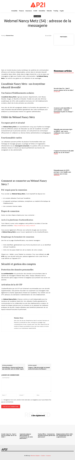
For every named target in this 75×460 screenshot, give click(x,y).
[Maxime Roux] (7, 323)
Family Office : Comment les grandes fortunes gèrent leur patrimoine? (46, 435)
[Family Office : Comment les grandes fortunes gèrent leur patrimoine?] (46, 426)
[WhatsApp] (69, 41)
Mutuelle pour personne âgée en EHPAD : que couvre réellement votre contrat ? (63, 131)
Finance (56, 153)
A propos (48, 455)
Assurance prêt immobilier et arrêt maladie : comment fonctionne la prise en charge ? (63, 109)
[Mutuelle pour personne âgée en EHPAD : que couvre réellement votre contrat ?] (64, 121)
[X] (61, 41)
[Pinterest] (65, 41)
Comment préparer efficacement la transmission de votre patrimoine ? (26, 436)
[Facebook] (57, 41)
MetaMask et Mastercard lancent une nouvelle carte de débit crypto (13, 368)
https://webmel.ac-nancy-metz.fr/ (24, 225)
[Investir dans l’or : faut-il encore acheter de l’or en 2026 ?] (64, 80)
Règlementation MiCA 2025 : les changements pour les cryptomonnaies (64, 435)
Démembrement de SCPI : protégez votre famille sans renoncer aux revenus (62, 172)
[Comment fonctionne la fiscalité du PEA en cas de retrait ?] (64, 143)
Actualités (37, 16)
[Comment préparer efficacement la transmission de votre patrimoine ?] (28, 426)
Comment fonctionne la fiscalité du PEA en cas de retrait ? (64, 151)
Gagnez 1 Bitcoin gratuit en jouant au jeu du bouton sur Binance (39, 368)
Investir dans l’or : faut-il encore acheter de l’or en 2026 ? (64, 89)
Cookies (43, 455)
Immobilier (57, 175)
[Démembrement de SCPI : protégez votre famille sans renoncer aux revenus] (64, 162)
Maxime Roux (9, 35)
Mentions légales (35, 455)
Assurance (57, 112)
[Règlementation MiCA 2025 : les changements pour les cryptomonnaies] (65, 426)
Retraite (56, 134)
